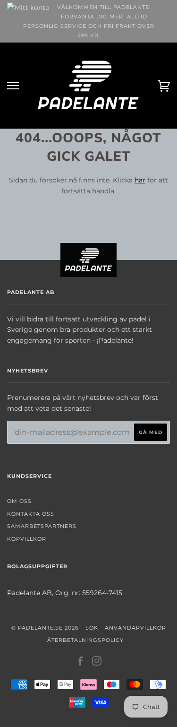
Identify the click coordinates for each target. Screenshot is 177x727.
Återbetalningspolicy (85, 640)
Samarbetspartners (41, 526)
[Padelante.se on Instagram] (97, 662)
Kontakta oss (30, 514)
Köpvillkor (26, 539)
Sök (91, 627)
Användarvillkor (135, 627)
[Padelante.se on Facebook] (80, 662)
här (140, 180)
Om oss (19, 501)
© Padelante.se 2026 (45, 627)
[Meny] (13, 86)
